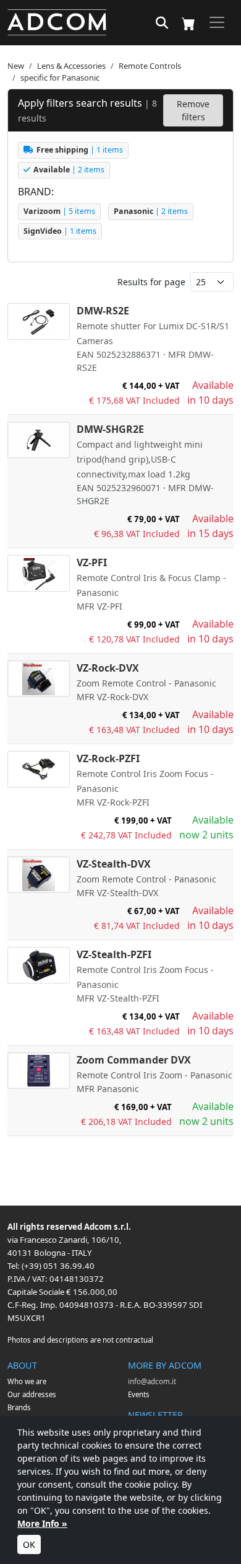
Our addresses (31, 1394)
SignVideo (59, 231)
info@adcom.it (152, 1381)
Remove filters (193, 110)
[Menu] (217, 22)
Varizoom (59, 211)
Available (68, 169)
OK (29, 1544)
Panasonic (151, 211)
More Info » (42, 1523)
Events (139, 1394)
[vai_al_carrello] (188, 22)
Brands (19, 1407)
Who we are (26, 1381)
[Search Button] (162, 23)
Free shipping (79, 149)
